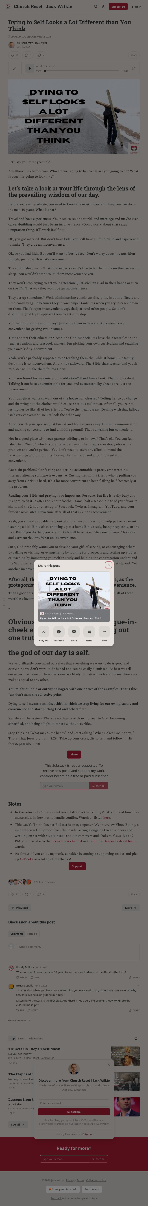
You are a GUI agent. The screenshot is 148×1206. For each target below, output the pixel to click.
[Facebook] (59, 631)
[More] (104, 631)
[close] (109, 565)
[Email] (74, 631)
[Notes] (89, 631)
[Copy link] (43, 631)
